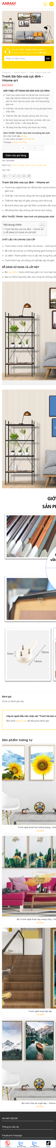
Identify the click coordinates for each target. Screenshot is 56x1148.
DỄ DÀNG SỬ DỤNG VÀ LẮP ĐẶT (20, 232)
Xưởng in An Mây (19, 142)
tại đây (24, 136)
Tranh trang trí (20, 72)
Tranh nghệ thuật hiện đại (40, 1011)
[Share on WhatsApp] (4, 176)
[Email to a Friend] (19, 176)
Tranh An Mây (21, 1146)
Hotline (7, 1146)
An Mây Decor (34, 1146)
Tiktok (48, 1146)
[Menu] (51, 4)
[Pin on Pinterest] (24, 176)
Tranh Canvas (18, 165)
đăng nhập (21, 720)
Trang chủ (6, 72)
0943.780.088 (28, 139)
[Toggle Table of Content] (41, 225)
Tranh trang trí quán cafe (40, 72)
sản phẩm (13, 272)
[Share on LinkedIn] (29, 176)
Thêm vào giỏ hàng (15, 155)
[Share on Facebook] (9, 176)
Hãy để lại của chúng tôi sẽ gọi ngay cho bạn (28, 51)
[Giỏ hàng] (45, 4)
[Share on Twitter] (14, 176)
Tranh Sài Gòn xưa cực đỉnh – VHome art (24, 229)
